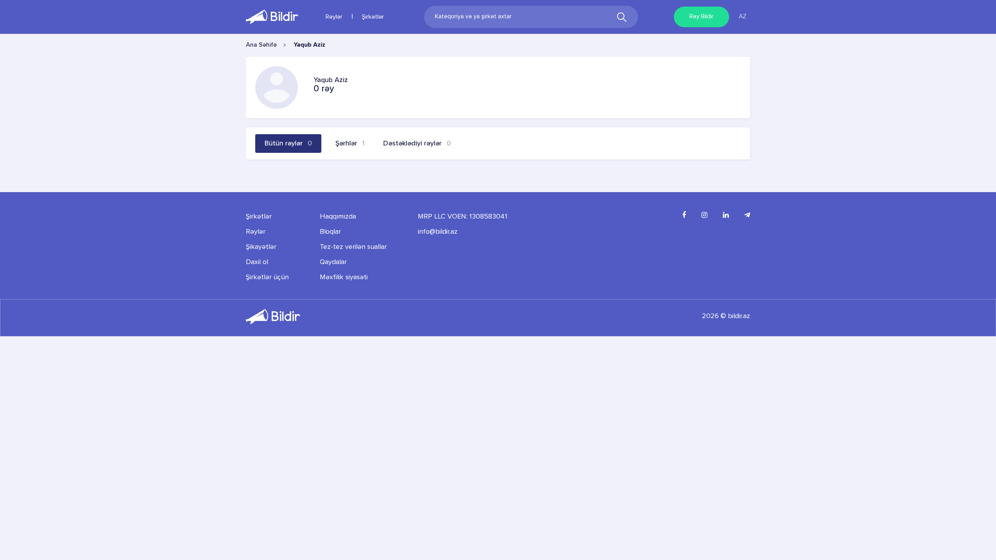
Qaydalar (333, 262)
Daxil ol (257, 262)
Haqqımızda (338, 216)
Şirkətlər (373, 17)
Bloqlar (330, 231)
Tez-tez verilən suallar (353, 246)
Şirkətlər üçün (267, 277)
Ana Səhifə (261, 45)
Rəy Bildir (701, 17)
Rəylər (334, 17)
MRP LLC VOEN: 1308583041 (462, 216)
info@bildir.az (438, 231)
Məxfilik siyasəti (344, 277)
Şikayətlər (261, 246)
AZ (742, 17)
